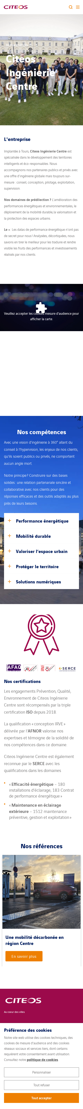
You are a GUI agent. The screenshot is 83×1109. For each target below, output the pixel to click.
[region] (41, 911)
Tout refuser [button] (41, 1084)
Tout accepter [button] (41, 1097)
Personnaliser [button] (41, 1072)
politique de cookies (42, 1059)
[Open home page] (15, 7)
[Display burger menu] (78, 7)
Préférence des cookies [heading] (28, 1030)
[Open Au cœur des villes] (20, 1002)
